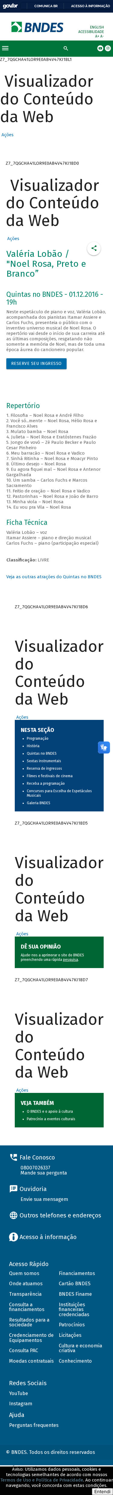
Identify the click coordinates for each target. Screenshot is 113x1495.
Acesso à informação (90, 6)
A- (102, 36)
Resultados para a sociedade (29, 1322)
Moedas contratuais (31, 1361)
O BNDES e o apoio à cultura (50, 1111)
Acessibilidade (91, 32)
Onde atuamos (25, 1283)
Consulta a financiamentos (26, 1307)
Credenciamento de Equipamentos (31, 1337)
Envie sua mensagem (44, 1199)
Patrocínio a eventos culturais (51, 1119)
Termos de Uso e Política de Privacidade (41, 1480)
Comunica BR (46, 6)
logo (37, 27)
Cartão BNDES (74, 1283)
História (33, 746)
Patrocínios (72, 1325)
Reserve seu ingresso (36, 363)
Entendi (102, 1491)
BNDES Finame (75, 1294)
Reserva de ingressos (44, 768)
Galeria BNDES (38, 803)
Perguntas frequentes (33, 1425)
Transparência (25, 1294)
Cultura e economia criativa (80, 1348)
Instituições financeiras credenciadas (74, 1309)
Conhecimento (75, 1361)
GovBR (10, 6)
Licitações (70, 1335)
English (97, 27)
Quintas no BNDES (42, 753)
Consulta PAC (23, 1350)
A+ (97, 36)
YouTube (18, 1393)
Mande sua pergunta (43, 1173)
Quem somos (24, 1273)
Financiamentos (77, 1273)
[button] (7, 134)
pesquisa (70, 960)
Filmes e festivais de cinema (50, 776)
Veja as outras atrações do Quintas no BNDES (54, 576)
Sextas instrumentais (44, 761)
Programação (38, 738)
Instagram (20, 1403)
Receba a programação (46, 783)
